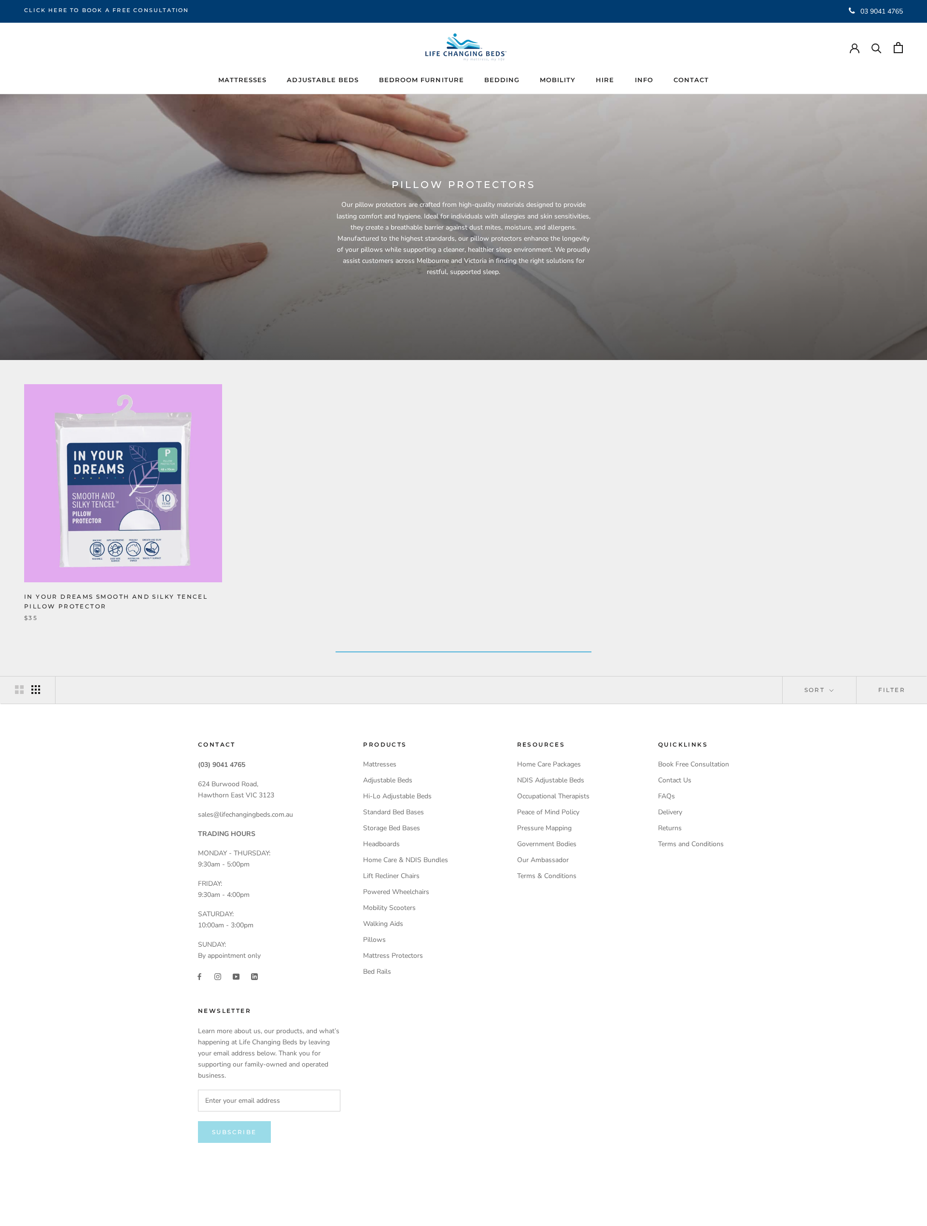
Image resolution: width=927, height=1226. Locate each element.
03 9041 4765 (881, 11)
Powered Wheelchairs (396, 891)
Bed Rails (377, 971)
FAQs (666, 796)
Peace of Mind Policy (548, 812)
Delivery (670, 812)
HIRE (605, 80)
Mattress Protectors (393, 955)
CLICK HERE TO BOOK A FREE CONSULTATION (106, 10)
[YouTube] (236, 976)
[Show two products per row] (19, 689)
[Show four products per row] (35, 689)
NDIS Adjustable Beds (550, 780)
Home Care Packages (549, 764)
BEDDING (502, 80)
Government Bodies (546, 844)
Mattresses (379, 764)
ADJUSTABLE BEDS (323, 80)
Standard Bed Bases (393, 812)
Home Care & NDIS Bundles (405, 860)
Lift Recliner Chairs (391, 875)
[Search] (876, 48)
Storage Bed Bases (391, 828)
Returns (670, 828)
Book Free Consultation (693, 764)
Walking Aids (383, 923)
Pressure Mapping (544, 828)
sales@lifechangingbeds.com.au (245, 814)
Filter (891, 689)
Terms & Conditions (546, 875)
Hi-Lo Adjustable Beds (397, 796)
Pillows (374, 939)
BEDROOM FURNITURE (421, 80)
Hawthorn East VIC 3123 (236, 795)
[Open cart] (898, 47)
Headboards (381, 844)
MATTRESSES (242, 80)
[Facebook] (199, 976)
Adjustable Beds (387, 780)
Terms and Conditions (691, 844)
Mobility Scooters (389, 907)
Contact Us (674, 780)
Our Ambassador (543, 860)
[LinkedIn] (254, 976)
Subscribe (234, 1132)
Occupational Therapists (553, 796)
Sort (816, 689)
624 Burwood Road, (228, 784)
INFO (644, 80)
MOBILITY (558, 80)
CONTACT (691, 80)
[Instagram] (217, 976)
